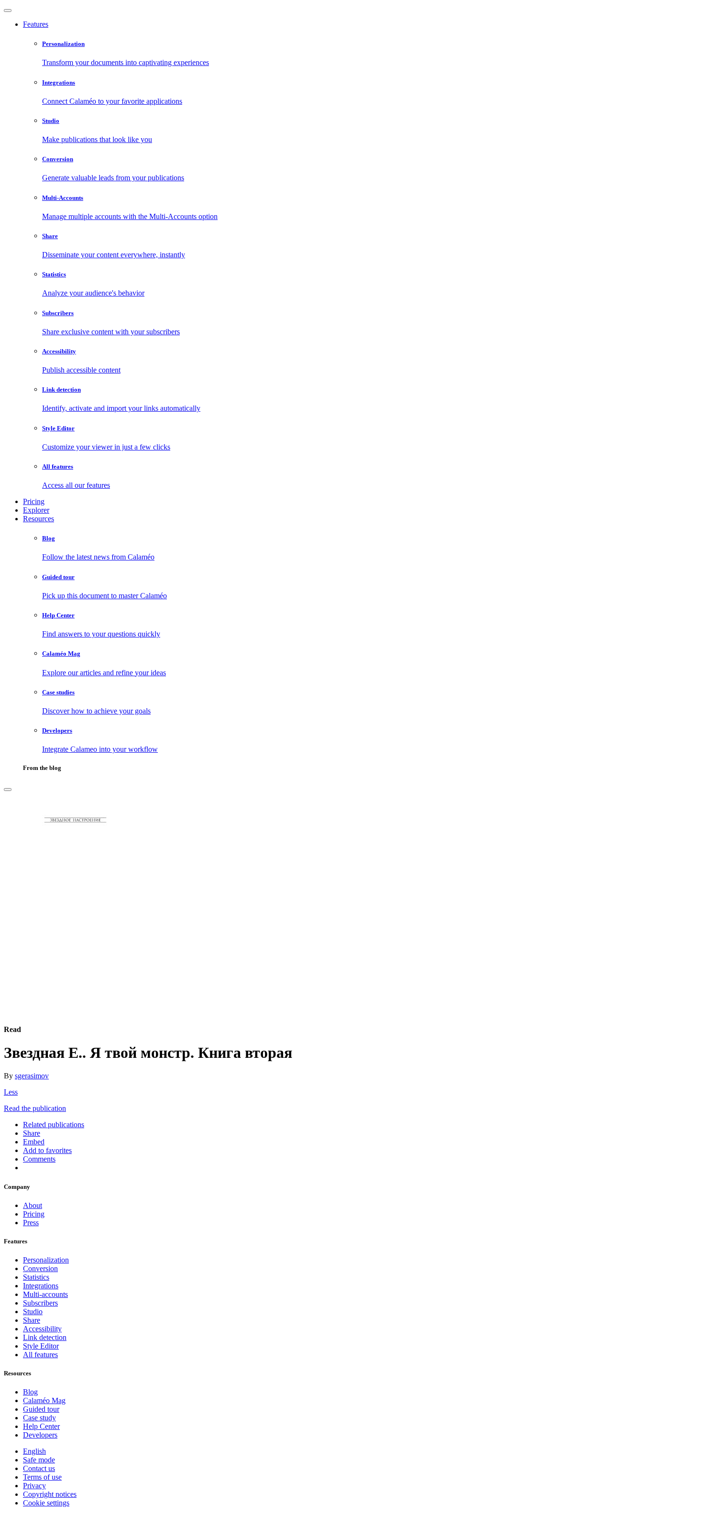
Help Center (41, 1426)
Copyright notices (50, 1494)
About (32, 1205)
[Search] (7, 789)
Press (31, 1223)
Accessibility (42, 1329)
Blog (30, 1392)
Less (11, 1092)
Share (31, 1320)
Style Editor (41, 1346)
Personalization (46, 1260)
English (34, 1451)
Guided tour (41, 1409)
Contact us (39, 1468)
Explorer (36, 510)
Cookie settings (46, 1503)
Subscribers (40, 1303)
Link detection (44, 1337)
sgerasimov (32, 1076)
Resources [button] (38, 519)
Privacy (34, 1486)
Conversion (40, 1268)
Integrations (40, 1286)
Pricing (33, 501)
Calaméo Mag (44, 1400)
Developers (40, 1435)
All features (40, 1354)
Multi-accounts (45, 1294)
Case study (39, 1418)
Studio (33, 1311)
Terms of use (42, 1477)
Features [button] (35, 24)
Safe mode (39, 1460)
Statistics (36, 1277)
